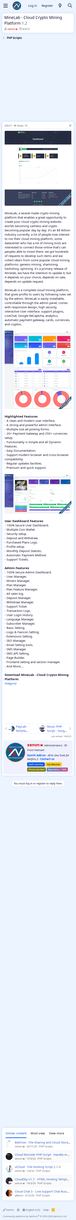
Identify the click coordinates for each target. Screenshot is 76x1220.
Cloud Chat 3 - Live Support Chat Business (44, 1191)
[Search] (70, 5)
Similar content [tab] (16, 1133)
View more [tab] (56, 1133)
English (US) (32, 1210)
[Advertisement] (38, 81)
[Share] (70, 126)
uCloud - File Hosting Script (34, 1167)
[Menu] (5, 5)
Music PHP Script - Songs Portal (56, 730)
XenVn (10, 1210)
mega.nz (11, 683)
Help (46, 1210)
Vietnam (39, 750)
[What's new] (60, 5)
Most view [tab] (38, 1133)
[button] (18, 1210)
